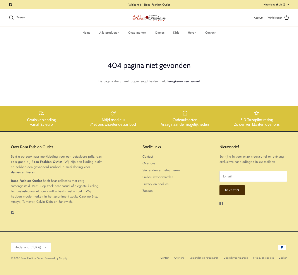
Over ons (148, 163)
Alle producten (109, 32)
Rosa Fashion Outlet (32, 258)
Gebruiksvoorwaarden (157, 177)
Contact (210, 32)
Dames (159, 32)
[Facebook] (10, 4)
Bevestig (232, 190)
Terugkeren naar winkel (183, 81)
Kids (176, 32)
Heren (192, 32)
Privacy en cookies (155, 184)
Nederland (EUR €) (274, 5)
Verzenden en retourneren (161, 170)
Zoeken (147, 190)
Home (86, 32)
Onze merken (137, 32)
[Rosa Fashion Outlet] (149, 18)
